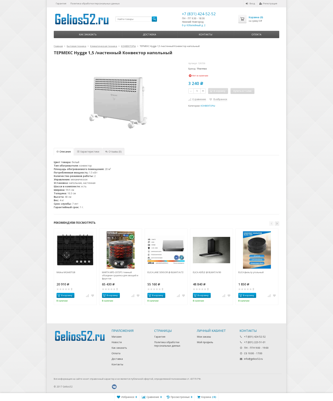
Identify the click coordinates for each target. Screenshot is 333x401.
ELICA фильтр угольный (251, 272)
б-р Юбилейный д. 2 (193, 25)
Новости (117, 342)
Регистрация (270, 3)
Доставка (149, 34)
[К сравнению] (87, 295)
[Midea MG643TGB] (75, 250)
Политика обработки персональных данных (95, 3)
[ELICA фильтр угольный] (257, 250)
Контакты (205, 34)
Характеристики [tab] (89, 151)
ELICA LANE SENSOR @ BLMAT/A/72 (165, 272)
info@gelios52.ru (253, 358)
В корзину (66, 295)
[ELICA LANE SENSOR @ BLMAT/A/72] (166, 250)
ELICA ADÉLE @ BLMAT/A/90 (207, 272)
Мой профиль (205, 342)
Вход (252, 3)
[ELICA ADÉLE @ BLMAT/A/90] (211, 250)
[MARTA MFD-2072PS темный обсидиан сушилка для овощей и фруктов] (120, 250)
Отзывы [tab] (115, 151)
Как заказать (88, 34)
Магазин (117, 336)
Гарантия (61, 3)
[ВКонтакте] (114, 387)
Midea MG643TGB (66, 272)
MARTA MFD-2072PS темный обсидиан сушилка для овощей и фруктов (120, 275)
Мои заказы (204, 336)
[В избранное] (93, 295)
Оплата (256, 34)
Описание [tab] (65, 151)
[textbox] (136, 19)
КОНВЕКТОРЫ (208, 105)
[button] (271, 223)
